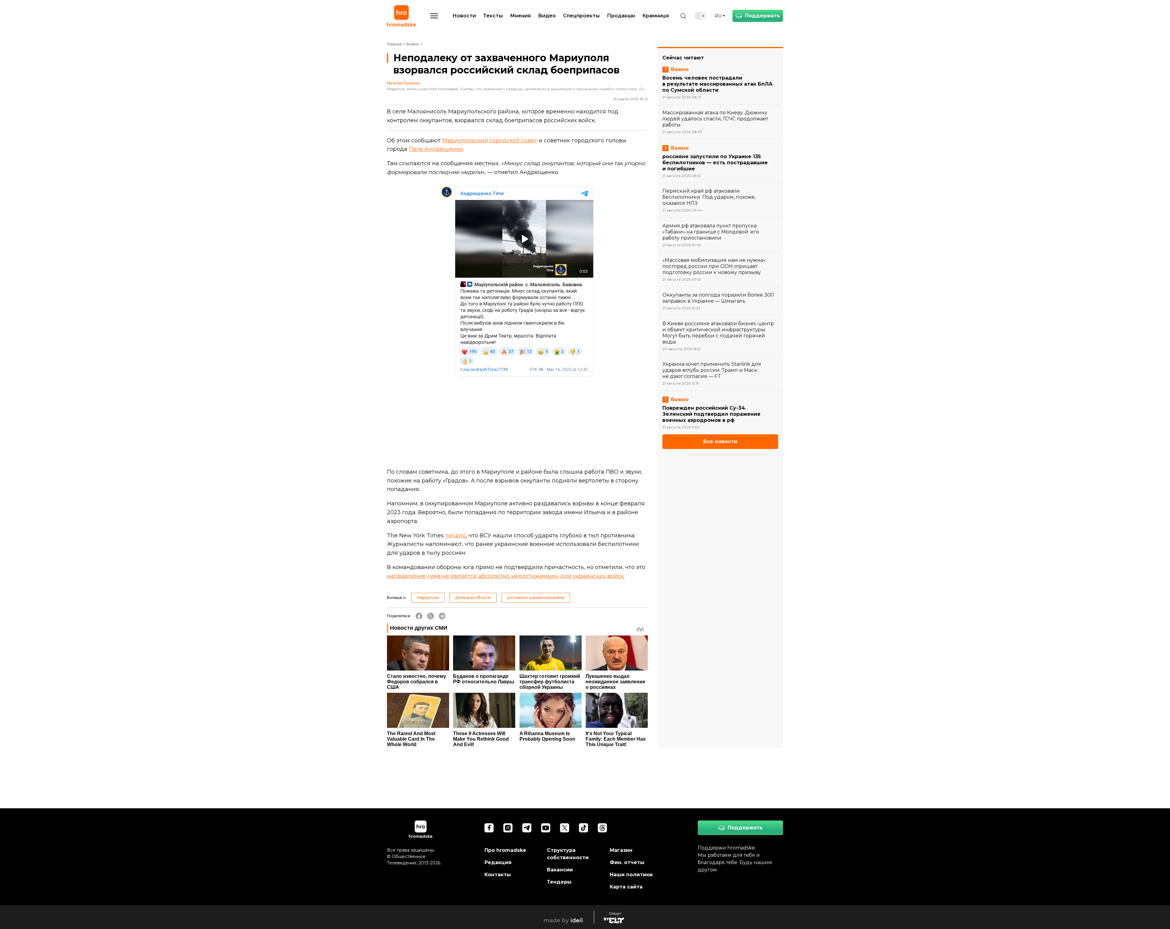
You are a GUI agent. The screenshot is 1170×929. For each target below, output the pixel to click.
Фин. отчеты (627, 862)
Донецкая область (473, 597)
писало (455, 535)
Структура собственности (568, 853)
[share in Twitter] (430, 616)
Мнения (520, 16)
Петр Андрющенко (436, 149)
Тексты (493, 16)
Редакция (498, 862)
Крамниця (655, 16)
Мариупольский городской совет (489, 140)
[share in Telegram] (442, 616)
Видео (547, 16)
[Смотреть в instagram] (507, 827)
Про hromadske (505, 850)
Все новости (720, 441)
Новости (464, 16)
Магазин (621, 850)
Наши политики (631, 874)
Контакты (497, 874)
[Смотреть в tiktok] (583, 827)
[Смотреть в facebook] (489, 827)
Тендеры (559, 882)
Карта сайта (626, 887)
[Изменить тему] (701, 16)
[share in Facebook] (419, 616)
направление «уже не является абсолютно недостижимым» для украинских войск (505, 576)
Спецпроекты (581, 16)
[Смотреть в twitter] (564, 827)
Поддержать (762, 16)
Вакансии (560, 870)
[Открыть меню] (434, 16)
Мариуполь (428, 597)
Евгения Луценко (403, 83)
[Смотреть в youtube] (545, 827)
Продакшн (621, 16)
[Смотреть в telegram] (526, 827)
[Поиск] (683, 16)
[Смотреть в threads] (602, 827)
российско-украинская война (535, 597)
